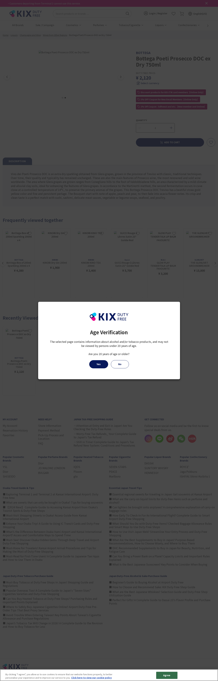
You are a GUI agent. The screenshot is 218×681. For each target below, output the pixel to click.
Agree (166, 675)
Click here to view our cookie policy (91, 677)
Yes (99, 364)
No (119, 364)
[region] (109, 675)
